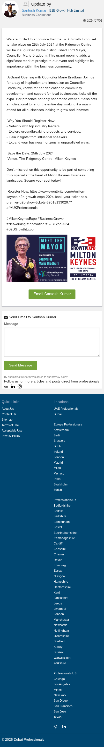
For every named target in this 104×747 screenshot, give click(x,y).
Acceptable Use (12, 430)
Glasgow (59, 576)
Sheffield (59, 641)
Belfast (58, 511)
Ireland (58, 451)
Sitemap (7, 419)
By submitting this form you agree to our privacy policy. (36, 376)
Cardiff (58, 543)
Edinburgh (60, 565)
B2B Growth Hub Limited (66, 10)
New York (60, 695)
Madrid (58, 462)
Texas (57, 717)
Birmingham (62, 522)
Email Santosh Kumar (52, 294)
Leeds (58, 603)
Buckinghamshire (65, 533)
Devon (58, 560)
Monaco (59, 473)
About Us (8, 408)
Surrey (58, 647)
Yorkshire (60, 663)
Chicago (59, 679)
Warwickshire (62, 658)
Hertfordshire (62, 587)
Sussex (58, 652)
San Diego (61, 700)
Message (11, 324)
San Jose (60, 711)
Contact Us (9, 414)
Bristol (58, 527)
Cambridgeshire (64, 538)
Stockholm (60, 484)
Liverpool (60, 609)
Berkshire (60, 516)
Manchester (61, 619)
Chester (59, 554)
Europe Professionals (68, 424)
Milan (57, 468)
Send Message (20, 365)
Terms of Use (10, 425)
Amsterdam (61, 430)
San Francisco (63, 706)
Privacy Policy (11, 436)
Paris (57, 479)
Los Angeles (62, 684)
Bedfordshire (62, 505)
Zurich (58, 490)
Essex (58, 570)
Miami (58, 690)
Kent (57, 592)
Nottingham (61, 630)
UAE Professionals (66, 408)
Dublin (58, 446)
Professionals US (65, 673)
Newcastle (60, 625)
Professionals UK (65, 500)
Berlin (57, 435)
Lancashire (61, 598)
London (59, 457)
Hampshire (61, 581)
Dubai (58, 414)
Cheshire (60, 549)
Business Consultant (36, 15)
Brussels (59, 440)
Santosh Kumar (34, 10)
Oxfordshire (61, 636)
